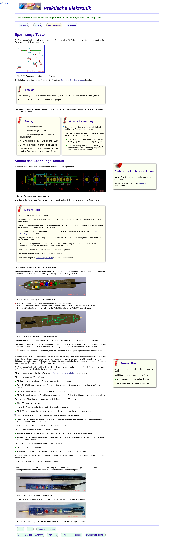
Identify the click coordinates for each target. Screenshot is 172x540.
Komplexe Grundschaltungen (73, 80)
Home (20, 529)
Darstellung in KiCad (44, 258)
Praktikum (141, 183)
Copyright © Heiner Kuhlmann (30, 535)
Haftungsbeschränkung (71, 535)
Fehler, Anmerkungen (46, 529)
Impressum (52, 535)
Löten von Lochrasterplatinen (64, 373)
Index (30, 529)
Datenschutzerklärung (95, 535)
